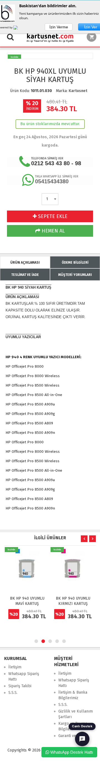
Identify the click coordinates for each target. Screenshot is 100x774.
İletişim (14, 667)
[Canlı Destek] (82, 739)
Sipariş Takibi (19, 686)
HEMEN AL (52, 231)
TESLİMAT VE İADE (25, 275)
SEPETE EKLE (52, 216)
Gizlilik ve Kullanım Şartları (75, 714)
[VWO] (18, 28)
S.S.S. (13, 692)
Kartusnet (78, 90)
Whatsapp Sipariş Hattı (23, 676)
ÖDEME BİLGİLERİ (75, 262)
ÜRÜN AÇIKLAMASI (25, 262)
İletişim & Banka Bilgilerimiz (72, 695)
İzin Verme (58, 27)
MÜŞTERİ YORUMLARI (75, 275)
